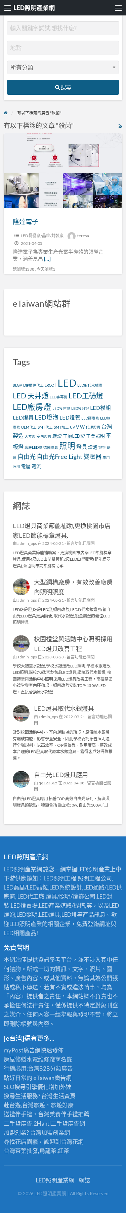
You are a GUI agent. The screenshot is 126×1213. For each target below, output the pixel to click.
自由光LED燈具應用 (61, 774)
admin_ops (27, 543)
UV (72, 427)
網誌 (84, 1180)
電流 (36, 466)
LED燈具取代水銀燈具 (64, 708)
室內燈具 (44, 436)
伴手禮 (69, 1114)
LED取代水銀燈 (89, 385)
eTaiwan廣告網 (52, 1077)
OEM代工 (29, 427)
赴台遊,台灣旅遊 (24, 1105)
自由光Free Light (59, 456)
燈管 (102, 447)
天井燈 (30, 436)
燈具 (81, 446)
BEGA (17, 385)
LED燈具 (23, 417)
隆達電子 (25, 221)
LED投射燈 (80, 408)
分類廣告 (61, 1068)
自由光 (26, 456)
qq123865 (48, 782)
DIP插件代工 (33, 385)
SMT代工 (45, 427)
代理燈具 (93, 427)
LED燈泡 (46, 417)
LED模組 (100, 407)
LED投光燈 (61, 408)
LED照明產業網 (34, 7)
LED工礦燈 (86, 395)
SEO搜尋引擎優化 (26, 1086)
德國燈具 (50, 447)
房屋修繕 (15, 1059)
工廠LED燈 (74, 436)
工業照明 (95, 436)
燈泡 (92, 447)
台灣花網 (72, 1141)
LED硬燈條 (90, 418)
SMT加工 (61, 427)
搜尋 (65, 87)
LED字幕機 (59, 397)
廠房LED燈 (33, 447)
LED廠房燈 (32, 406)
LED (66, 383)
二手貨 (59, 1123)
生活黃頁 (64, 1095)
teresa (83, 235)
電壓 (26, 466)
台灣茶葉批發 (21, 1150)
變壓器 (92, 456)
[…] (47, 259)
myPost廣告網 (22, 1050)
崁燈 (57, 436)
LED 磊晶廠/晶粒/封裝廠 (42, 235)
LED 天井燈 (31, 395)
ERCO (49, 385)
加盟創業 (52, 1132)
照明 (67, 445)
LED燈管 (69, 417)
